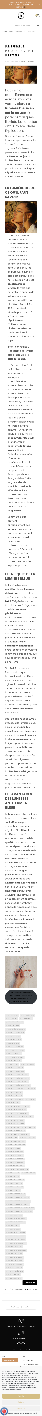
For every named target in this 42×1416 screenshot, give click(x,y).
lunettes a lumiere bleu (15, 1183)
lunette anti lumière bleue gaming (18, 1078)
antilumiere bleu (27, 1018)
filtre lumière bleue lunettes (16, 1029)
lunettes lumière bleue (15, 1246)
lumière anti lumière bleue (16, 1050)
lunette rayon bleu (13, 1173)
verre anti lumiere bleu (15, 1268)
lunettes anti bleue (13, 1190)
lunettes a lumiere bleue (15, 1187)
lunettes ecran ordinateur (16, 1222)
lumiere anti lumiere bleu (15, 1046)
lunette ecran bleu (26, 1117)
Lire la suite (30, 1282)
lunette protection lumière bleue (18, 1169)
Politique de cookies (12, 1413)
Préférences (21, 1408)
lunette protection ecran (16, 1166)
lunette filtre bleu (29, 1127)
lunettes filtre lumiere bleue (16, 1236)
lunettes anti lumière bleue (16, 1194)
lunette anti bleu (13, 1064)
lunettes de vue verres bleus (17, 1218)
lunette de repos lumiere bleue (17, 1110)
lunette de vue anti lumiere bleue (18, 1113)
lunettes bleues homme (15, 1215)
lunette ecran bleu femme (15, 1120)
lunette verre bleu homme (16, 1180)
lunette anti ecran (28, 1064)
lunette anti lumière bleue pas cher (19, 1085)
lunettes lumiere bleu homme (16, 1243)
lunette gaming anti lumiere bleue (18, 1134)
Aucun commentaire (31, 1290)
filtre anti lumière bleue (15, 1022)
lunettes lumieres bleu (15, 1254)
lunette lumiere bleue (28, 1138)
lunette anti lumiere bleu (15, 1068)
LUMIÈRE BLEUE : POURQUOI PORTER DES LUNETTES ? (20, 51)
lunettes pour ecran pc (15, 1260)
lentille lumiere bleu (14, 1036)
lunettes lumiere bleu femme (16, 1239)
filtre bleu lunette (13, 1025)
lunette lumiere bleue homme (16, 1145)
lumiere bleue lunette (14, 1054)
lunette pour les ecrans (15, 1155)
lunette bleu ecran (13, 1103)
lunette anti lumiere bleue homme (18, 1082)
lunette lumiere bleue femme (16, 1141)
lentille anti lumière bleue (16, 1032)
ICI (25, 7)
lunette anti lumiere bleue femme (18, 1075)
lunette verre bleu (13, 1176)
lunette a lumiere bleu (14, 1060)
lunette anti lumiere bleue (16, 1071)
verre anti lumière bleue (15, 1271)
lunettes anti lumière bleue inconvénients (21, 1208)
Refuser (21, 1402)
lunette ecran (12, 1117)
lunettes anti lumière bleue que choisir (20, 1211)
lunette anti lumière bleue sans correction (21, 1089)
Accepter (21, 1396)
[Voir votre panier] (37, 15)
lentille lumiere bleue (14, 1040)
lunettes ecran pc (13, 1225)
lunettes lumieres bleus (15, 1257)
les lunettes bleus (13, 1043)
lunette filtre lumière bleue (16, 1131)
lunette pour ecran (14, 1148)
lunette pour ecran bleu (15, 1152)
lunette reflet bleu (29, 1173)
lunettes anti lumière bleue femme (18, 1197)
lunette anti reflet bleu (15, 1096)
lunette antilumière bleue (15, 1099)
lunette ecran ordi (13, 1127)
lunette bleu (31, 1099)
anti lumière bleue (28, 1015)
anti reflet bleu (12, 1018)
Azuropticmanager (27, 61)
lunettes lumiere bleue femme (17, 1250)
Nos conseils (19, 1289)
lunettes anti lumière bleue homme (18, 1204)
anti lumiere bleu (13, 1015)
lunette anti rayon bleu (15, 1092)
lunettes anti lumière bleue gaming (19, 1201)
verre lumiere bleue (14, 1274)
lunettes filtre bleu (14, 1229)
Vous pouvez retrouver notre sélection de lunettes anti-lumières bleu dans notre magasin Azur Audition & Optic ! (21, 997)
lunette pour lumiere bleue (16, 1162)
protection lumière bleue (15, 1264)
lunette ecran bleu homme (16, 1124)
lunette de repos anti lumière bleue (18, 1106)
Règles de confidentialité (28, 1413)
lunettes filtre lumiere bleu (16, 1232)
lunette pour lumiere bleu (16, 1159)
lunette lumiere (12, 1138)
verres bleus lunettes (14, 1278)
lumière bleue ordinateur (15, 1057)
